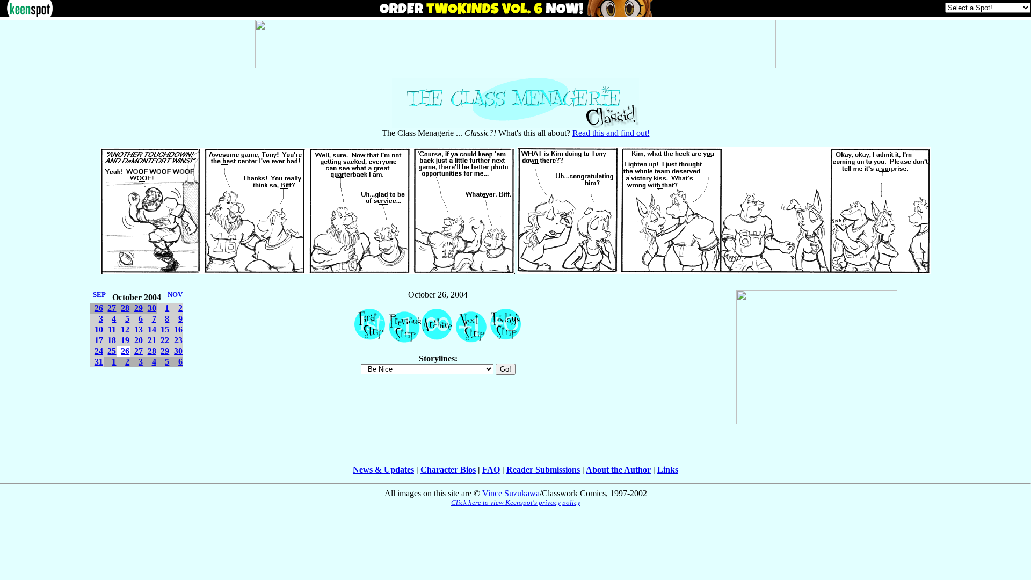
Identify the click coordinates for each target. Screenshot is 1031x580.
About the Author (618, 469)
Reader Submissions (543, 469)
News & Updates (383, 469)
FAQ (491, 469)
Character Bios (448, 469)
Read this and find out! (611, 132)
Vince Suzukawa (511, 493)
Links (667, 469)
